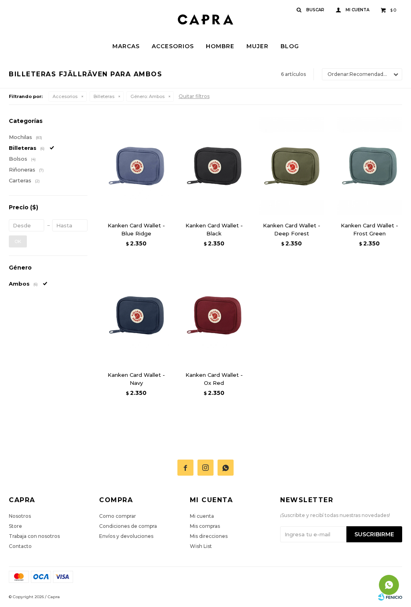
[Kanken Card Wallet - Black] (214, 166)
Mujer (257, 46)
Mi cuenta (202, 516)
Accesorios (173, 46)
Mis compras (205, 526)
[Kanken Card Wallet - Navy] (136, 315)
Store (15, 526)
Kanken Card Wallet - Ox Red (214, 379)
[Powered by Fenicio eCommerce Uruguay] (390, 597)
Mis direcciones (209, 536)
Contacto (20, 546)
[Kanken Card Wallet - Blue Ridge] (136, 166)
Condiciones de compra (128, 526)
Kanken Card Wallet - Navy (136, 379)
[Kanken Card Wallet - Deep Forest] (292, 166)
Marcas (126, 46)
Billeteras (104, 96)
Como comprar (117, 516)
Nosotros (20, 516)
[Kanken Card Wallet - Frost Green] (370, 166)
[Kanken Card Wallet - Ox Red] (214, 315)
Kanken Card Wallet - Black (214, 229)
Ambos (147, 96)
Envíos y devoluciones (126, 536)
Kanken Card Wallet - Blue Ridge (136, 229)
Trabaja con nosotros (34, 536)
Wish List (201, 546)
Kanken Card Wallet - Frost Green (369, 229)
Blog (290, 46)
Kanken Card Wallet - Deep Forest (291, 229)
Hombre (220, 46)
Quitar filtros (194, 96)
